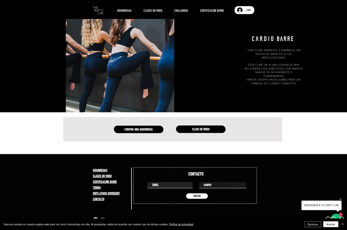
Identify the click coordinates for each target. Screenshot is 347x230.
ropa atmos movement (106, 193)
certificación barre (105, 181)
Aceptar (330, 224)
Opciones (312, 224)
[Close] (342, 224)
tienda (97, 187)
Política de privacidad (181, 224)
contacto (98, 199)
